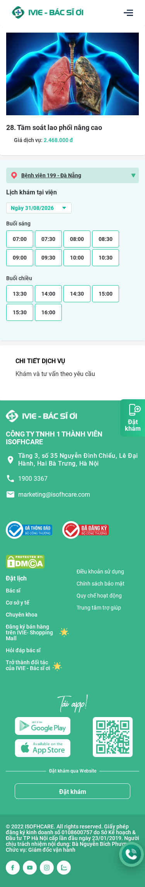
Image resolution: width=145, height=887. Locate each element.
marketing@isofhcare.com (54, 494)
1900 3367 (33, 478)
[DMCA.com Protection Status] (25, 561)
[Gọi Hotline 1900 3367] (131, 854)
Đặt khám (72, 791)
